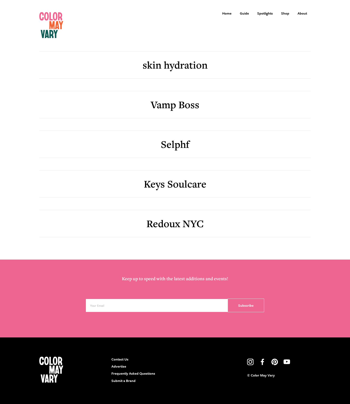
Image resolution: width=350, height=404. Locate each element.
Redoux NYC (175, 223)
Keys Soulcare (175, 183)
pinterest (274, 362)
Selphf (175, 144)
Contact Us (119, 359)
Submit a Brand (123, 380)
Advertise (118, 366)
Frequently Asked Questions (133, 373)
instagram (250, 362)
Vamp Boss (175, 104)
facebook (262, 362)
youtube (287, 362)
